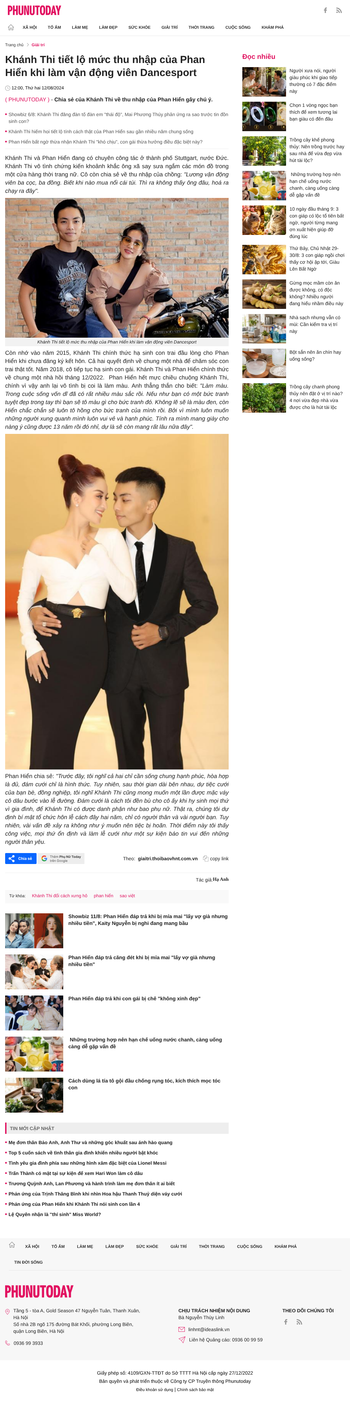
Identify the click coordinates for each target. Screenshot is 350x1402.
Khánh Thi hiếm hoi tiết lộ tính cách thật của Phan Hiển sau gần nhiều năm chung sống (101, 131)
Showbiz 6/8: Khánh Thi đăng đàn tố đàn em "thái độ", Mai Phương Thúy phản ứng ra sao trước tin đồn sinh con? (118, 118)
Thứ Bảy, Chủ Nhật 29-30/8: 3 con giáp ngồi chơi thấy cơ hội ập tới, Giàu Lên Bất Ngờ (317, 259)
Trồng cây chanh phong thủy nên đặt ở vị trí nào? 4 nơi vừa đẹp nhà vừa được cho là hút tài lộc (316, 397)
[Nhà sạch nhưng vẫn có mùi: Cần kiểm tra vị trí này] (264, 328)
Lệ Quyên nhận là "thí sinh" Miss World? (55, 1214)
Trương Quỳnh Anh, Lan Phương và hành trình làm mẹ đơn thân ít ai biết (92, 1183)
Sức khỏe (140, 27)
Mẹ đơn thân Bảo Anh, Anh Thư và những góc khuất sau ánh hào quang (91, 1142)
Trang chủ (14, 44)
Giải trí (169, 27)
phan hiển (103, 895)
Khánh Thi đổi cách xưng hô (59, 895)
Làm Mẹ (80, 27)
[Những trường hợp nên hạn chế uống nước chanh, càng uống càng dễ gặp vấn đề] (34, 1054)
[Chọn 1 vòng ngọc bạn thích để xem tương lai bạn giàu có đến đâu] (264, 116)
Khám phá (272, 27)
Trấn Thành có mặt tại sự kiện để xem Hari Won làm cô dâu (76, 1173)
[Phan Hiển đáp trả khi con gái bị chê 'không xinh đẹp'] (34, 1013)
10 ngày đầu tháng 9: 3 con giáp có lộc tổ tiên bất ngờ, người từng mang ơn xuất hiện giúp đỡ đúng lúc (317, 222)
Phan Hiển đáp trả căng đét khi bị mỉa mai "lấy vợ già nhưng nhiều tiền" (141, 961)
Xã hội (30, 27)
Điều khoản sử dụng (154, 1389)
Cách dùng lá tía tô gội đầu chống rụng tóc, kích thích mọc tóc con (144, 1084)
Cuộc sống (238, 27)
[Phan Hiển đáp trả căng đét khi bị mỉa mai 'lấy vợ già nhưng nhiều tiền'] (34, 971)
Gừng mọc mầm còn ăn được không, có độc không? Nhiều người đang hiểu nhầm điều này (316, 293)
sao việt (127, 895)
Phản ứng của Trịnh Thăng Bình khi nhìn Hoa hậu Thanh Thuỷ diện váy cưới (95, 1194)
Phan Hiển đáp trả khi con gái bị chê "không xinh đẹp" (134, 999)
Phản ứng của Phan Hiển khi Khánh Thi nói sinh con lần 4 (74, 1204)
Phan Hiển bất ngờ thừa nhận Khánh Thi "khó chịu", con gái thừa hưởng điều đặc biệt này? (106, 142)
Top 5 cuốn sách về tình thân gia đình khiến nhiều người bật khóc (83, 1152)
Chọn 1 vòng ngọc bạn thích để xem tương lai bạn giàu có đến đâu (314, 112)
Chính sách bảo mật (195, 1389)
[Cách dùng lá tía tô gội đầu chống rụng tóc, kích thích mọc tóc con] (34, 1095)
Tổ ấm (54, 27)
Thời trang (202, 27)
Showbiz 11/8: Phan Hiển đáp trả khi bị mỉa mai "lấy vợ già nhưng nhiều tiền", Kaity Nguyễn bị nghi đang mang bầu (148, 920)
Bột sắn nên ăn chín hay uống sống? (315, 355)
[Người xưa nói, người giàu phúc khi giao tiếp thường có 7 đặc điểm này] (264, 82)
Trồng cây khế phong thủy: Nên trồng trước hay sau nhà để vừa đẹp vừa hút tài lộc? (317, 150)
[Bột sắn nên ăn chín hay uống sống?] (264, 363)
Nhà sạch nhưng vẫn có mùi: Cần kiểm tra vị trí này (315, 324)
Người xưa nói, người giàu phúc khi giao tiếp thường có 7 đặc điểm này (313, 81)
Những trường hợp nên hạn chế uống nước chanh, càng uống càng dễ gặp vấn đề (145, 1043)
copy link (219, 858)
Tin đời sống (28, 1262)
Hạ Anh (221, 879)
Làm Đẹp (108, 27)
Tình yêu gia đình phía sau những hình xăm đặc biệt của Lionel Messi (87, 1163)
